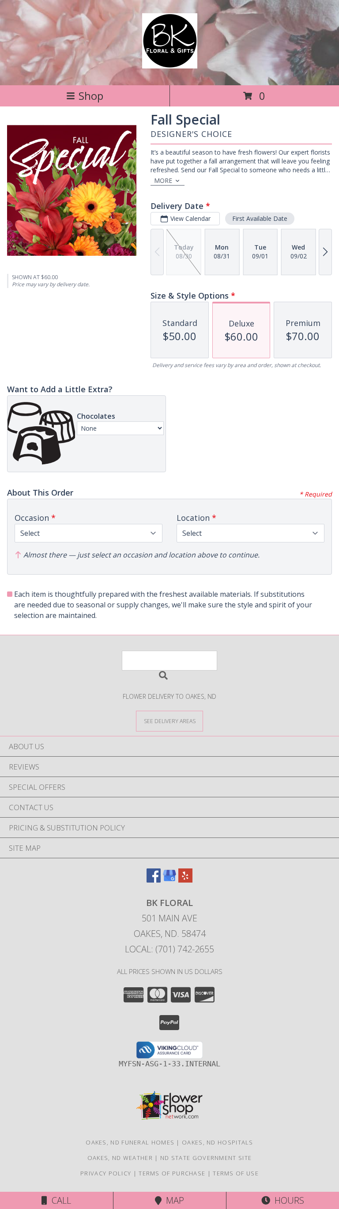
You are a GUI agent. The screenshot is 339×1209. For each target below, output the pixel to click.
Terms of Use (236, 1173)
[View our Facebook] (154, 880)
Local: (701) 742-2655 (169, 949)
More (163, 180)
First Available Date (259, 218)
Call (59, 1200)
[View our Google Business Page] (169, 880)
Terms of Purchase (172, 1173)
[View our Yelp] (185, 880)
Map (173, 1200)
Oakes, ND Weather (120, 1158)
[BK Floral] (169, 63)
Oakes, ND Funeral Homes (130, 1142)
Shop (91, 95)
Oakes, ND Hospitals (217, 1142)
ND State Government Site (206, 1158)
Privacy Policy (105, 1173)
